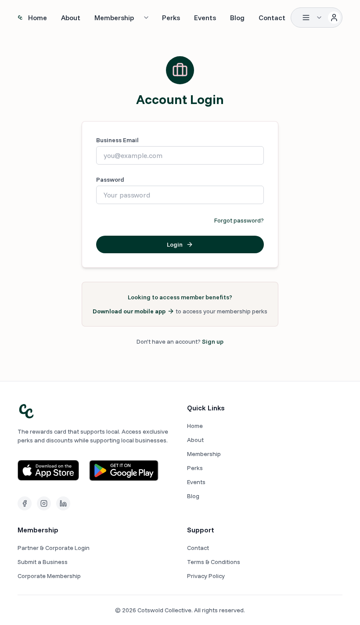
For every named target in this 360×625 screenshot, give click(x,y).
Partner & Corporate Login (54, 548)
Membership (114, 17)
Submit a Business (43, 562)
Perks (171, 17)
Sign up (212, 341)
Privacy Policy (206, 576)
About (70, 17)
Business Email (117, 140)
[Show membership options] (146, 18)
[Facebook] (25, 503)
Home (37, 17)
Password (110, 179)
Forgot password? (239, 220)
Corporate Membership (49, 576)
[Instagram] (44, 503)
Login (175, 244)
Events (205, 17)
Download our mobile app (129, 311)
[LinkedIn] (63, 503)
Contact (272, 17)
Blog (237, 17)
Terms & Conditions (213, 562)
